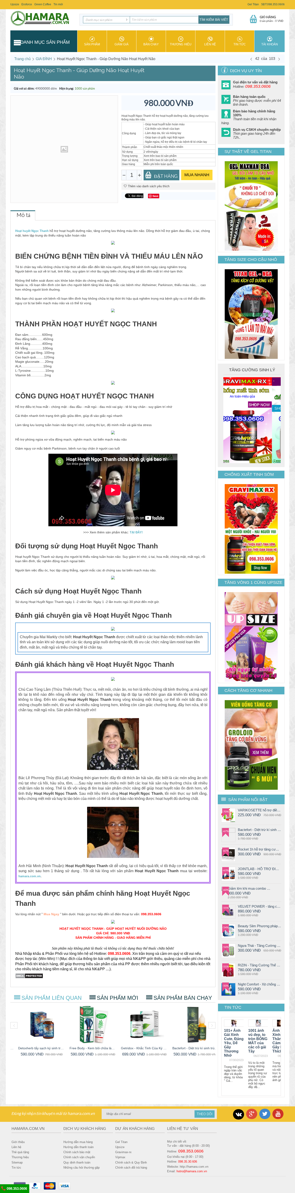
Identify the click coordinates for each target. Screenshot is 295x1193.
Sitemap (17, 1162)
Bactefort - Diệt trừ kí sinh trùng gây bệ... (190, 1048)
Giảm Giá (122, 44)
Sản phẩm (92, 44)
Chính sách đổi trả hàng (131, 1167)
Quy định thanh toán (76, 1162)
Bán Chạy (151, 44)
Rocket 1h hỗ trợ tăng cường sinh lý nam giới (259, 849)
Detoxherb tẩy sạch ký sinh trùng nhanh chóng (36, 1048)
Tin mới (58, 4)
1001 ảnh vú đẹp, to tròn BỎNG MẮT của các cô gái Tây (257, 1041)
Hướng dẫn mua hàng (78, 1142)
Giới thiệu (18, 1142)
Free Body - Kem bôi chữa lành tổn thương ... (87, 1048)
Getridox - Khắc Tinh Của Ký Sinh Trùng (138, 1048)
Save (155, 196)
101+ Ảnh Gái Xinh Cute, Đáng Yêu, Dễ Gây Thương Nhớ (234, 1043)
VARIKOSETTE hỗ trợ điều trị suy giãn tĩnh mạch (259, 810)
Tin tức (239, 44)
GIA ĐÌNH (44, 59)
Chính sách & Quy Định (131, 1162)
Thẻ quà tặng (20, 1152)
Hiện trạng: (66, 88)
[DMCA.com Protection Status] (29, 975)
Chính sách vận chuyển (79, 1157)
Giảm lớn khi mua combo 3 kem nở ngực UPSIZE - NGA (249, 888)
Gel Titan (253, 4)
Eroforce (26, 4)
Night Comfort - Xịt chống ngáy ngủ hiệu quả (259, 984)
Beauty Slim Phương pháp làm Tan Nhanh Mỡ (259, 926)
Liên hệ (210, 44)
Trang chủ (22, 59)
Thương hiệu (20, 1157)
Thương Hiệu (180, 44)
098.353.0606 (16, 1188)
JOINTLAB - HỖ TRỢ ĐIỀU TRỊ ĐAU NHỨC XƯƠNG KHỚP (259, 869)
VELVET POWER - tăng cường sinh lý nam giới (259, 906)
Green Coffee (42, 4)
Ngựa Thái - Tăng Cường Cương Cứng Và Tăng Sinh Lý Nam (259, 945)
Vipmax (120, 1157)
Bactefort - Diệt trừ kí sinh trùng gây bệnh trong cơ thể (259, 830)
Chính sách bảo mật (76, 1152)
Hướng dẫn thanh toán (78, 1147)
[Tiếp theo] (279, 59)
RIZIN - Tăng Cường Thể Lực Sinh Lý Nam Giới (259, 965)
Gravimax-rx (123, 1152)
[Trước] (251, 59)
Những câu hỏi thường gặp (81, 1167)
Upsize (14, 4)
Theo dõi (204, 1114)
